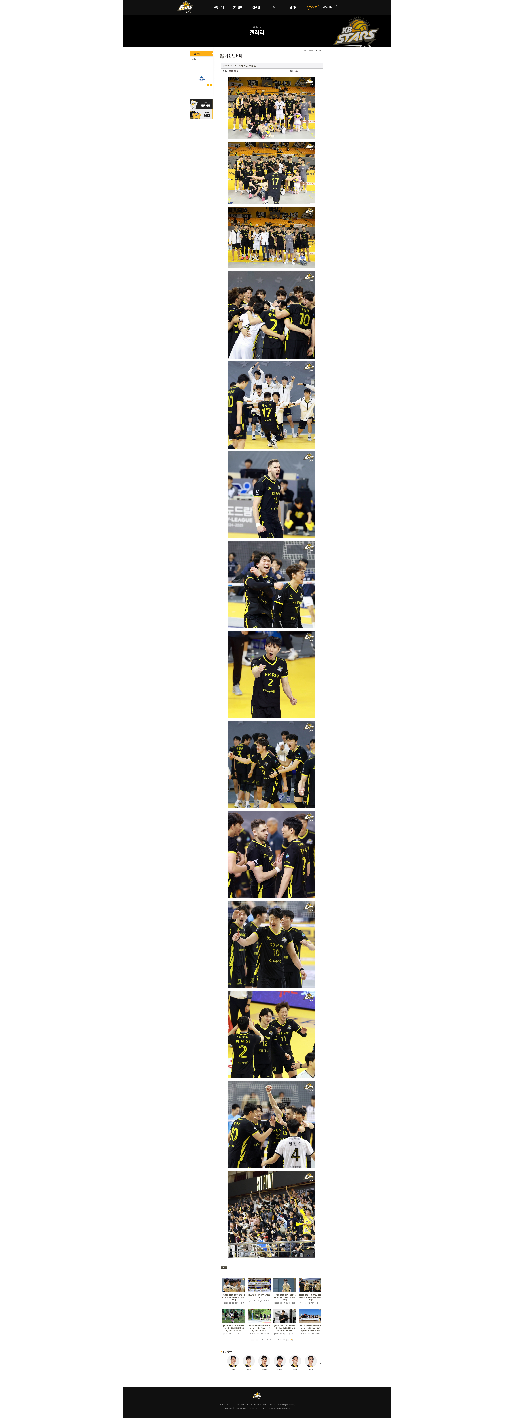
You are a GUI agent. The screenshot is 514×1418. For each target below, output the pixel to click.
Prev (211, 85)
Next (208, 85)
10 (284, 1340)
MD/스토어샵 (329, 7)
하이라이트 (196, 59)
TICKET (313, 7)
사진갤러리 (196, 54)
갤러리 (294, 7)
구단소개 (219, 7)
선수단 (256, 7)
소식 (274, 7)
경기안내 (237, 7)
